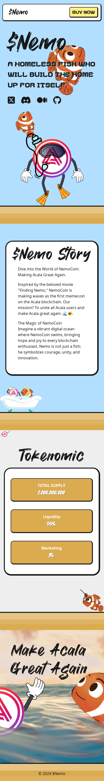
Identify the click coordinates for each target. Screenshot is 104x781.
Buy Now (83, 12)
